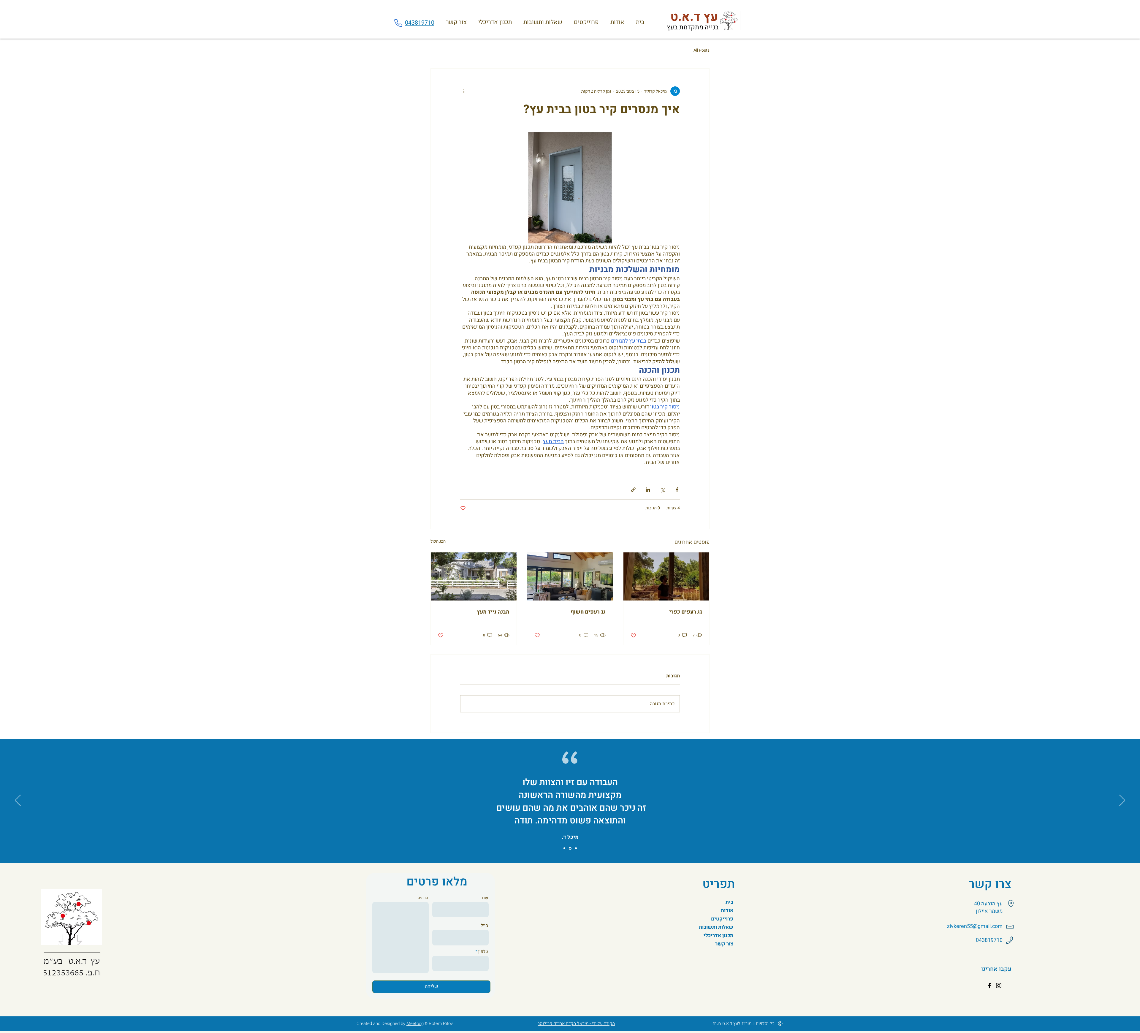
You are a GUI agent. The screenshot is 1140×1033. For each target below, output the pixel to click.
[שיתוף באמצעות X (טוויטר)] (662, 489)
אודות (727, 910)
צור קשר (724, 944)
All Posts (702, 50)
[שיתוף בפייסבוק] (677, 489)
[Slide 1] (564, 848)
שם (485, 898)
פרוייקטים (722, 919)
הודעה (423, 898)
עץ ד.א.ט (694, 17)
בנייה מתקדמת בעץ (693, 27)
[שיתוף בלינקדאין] (648, 489)
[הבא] (1122, 801)
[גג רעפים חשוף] (570, 576)
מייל (484, 925)
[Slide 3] (576, 848)
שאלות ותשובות (719, 927)
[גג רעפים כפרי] (666, 576)
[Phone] (398, 23)
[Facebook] (989, 985)
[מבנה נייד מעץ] (474, 576)
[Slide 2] (570, 848)
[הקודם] (18, 801)
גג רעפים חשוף (588, 612)
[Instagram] (998, 985)
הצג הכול (438, 541)
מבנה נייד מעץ (493, 612)
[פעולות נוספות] (463, 91)
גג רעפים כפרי (685, 612)
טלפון (483, 952)
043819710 (419, 22)
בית (729, 902)
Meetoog (415, 1023)
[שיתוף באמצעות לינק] (633, 489)
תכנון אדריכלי (719, 935)
